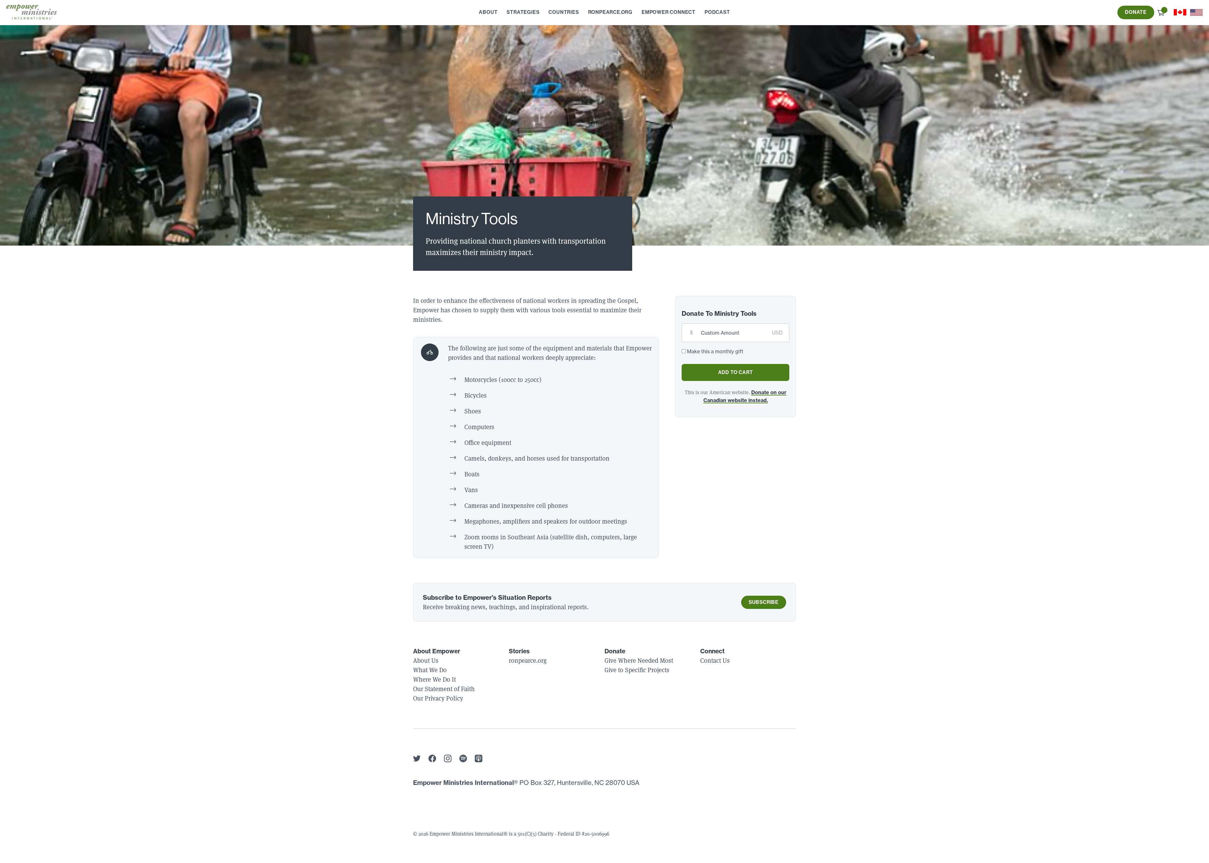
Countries (563, 12)
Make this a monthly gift (715, 351)
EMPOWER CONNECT (668, 12)
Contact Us (715, 660)
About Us (426, 660)
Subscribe (764, 602)
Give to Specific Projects (636, 670)
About (488, 12)
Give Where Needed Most (638, 660)
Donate (1136, 12)
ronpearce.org (610, 12)
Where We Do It (434, 679)
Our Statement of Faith (444, 689)
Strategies (523, 12)
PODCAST (717, 12)
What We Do (430, 670)
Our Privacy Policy (438, 698)
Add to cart (735, 372)
